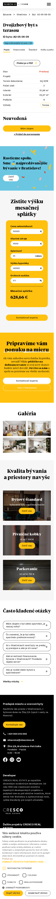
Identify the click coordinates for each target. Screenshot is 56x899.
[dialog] (27, 863)
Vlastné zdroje (18, 238)
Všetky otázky (11, 681)
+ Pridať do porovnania (27, 134)
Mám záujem (26, 128)
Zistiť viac (27, 511)
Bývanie (7, 14)
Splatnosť (16, 251)
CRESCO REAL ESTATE (15, 780)
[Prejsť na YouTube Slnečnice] (18, 759)
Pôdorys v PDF (25, 63)
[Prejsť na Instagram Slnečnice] (12, 759)
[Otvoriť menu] (49, 4)
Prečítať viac (7, 858)
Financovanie (19, 50)
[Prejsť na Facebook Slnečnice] (5, 759)
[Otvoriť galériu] (14, 428)
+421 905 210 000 (17, 734)
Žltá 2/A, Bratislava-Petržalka (24, 746)
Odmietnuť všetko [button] (37, 893)
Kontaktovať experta (27, 317)
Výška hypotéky (19, 263)
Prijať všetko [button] (13, 893)
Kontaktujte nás (14, 724)
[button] (27, 861)
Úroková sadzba (19, 275)
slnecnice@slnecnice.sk (20, 740)
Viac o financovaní (27, 388)
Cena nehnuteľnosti (21, 226)
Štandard (33, 50)
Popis (7, 50)
